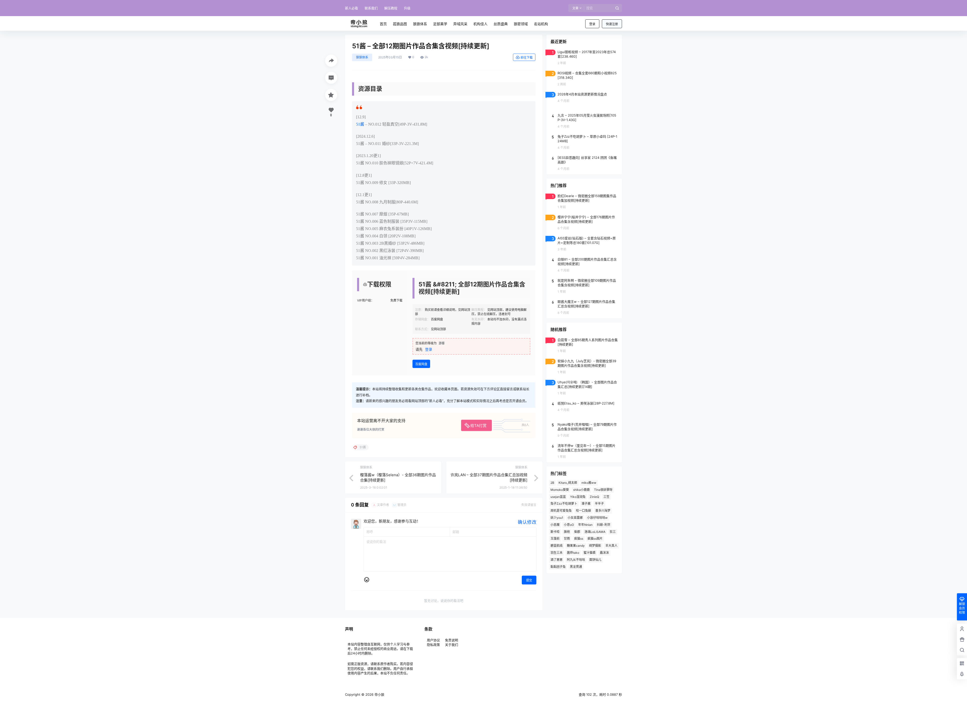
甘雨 (567, 538)
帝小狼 (378, 694)
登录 (592, 24)
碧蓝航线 (556, 545)
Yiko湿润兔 (577, 497)
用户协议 (434, 640)
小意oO (569, 525)
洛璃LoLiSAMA (594, 532)
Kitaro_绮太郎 (568, 483)
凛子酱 (586, 503)
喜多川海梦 (602, 510)
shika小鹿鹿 (581, 490)
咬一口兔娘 (583, 510)
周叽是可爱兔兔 (561, 510)
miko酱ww (588, 483)
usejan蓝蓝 (558, 497)
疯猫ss (578, 538)
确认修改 (527, 522)
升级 (407, 8)
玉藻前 (555, 538)
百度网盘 (421, 364)
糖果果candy (576, 545)
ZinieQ (594, 497)
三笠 (606, 497)
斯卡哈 (555, 532)
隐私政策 (433, 645)
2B (552, 483)
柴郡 (577, 532)
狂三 (613, 532)
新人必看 (351, 8)
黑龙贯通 (576, 567)
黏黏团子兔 (558, 567)
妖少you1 (556, 518)
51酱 (360, 124)
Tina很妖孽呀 (603, 490)
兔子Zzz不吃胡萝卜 (563, 503)
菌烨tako (573, 553)
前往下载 (527, 57)
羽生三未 (556, 553)
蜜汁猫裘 (589, 553)
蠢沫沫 (604, 553)
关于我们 (451, 645)
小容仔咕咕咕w (597, 518)
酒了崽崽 (556, 560)
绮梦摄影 (595, 545)
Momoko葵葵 (559, 490)
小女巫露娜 (575, 518)
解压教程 (390, 8)
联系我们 (371, 8)
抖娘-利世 (603, 525)
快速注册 (612, 24)
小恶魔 (555, 525)
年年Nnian (585, 525)
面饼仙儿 (595, 560)
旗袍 (567, 532)
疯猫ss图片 (595, 538)
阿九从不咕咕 (576, 560)
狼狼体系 (362, 57)
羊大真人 (611, 545)
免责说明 (451, 640)
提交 (529, 580)
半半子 (599, 503)
